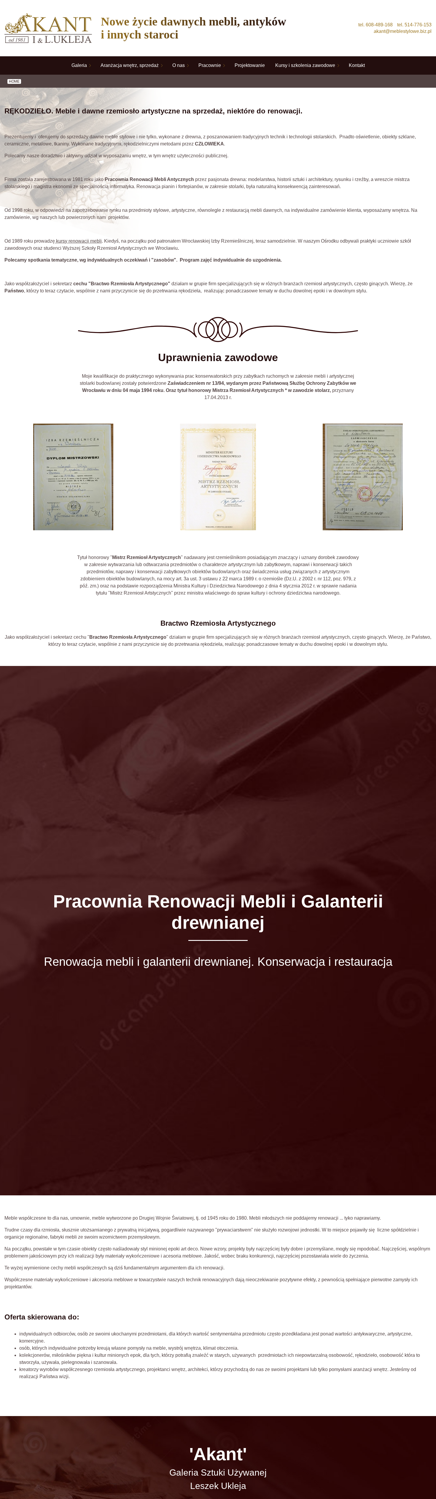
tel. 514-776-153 (414, 24)
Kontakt (357, 65)
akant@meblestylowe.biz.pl (403, 31)
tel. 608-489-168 (375, 24)
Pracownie (209, 65)
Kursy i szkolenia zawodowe (305, 65)
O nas (178, 65)
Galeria (79, 65)
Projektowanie (250, 65)
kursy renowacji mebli (78, 241)
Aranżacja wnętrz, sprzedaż (130, 65)
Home (14, 81)
